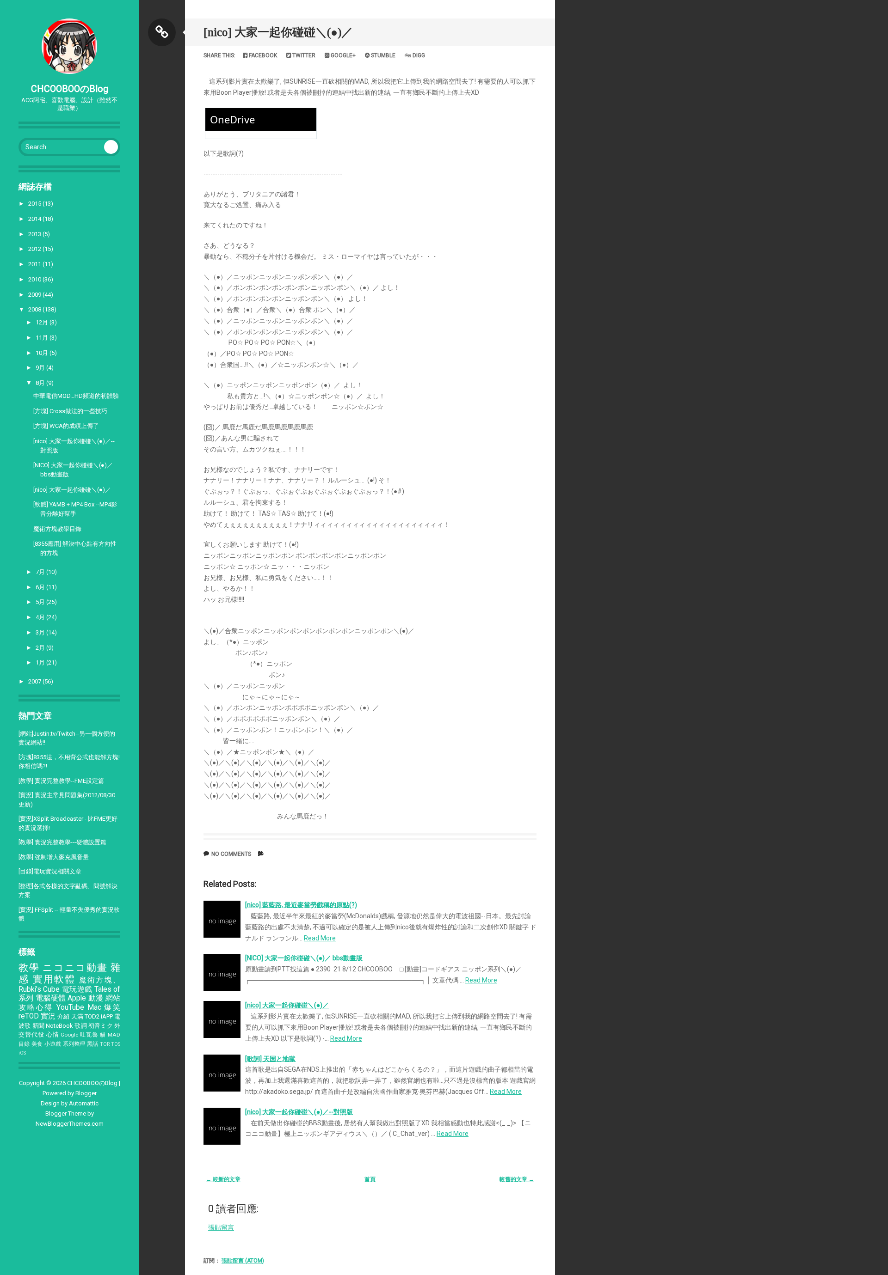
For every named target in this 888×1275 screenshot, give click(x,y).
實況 (48, 1016)
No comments (231, 854)
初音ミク (100, 1025)
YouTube (70, 1007)
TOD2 (92, 1016)
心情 (52, 1034)
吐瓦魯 (89, 1034)
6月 (41, 587)
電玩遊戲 (77, 989)
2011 (35, 264)
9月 (41, 367)
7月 (41, 571)
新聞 (38, 1025)
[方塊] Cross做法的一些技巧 (70, 411)
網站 (112, 998)
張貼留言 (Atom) (243, 1260)
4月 (41, 617)
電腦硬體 (51, 998)
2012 (35, 248)
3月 (41, 632)
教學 (28, 967)
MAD (114, 1034)
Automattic (84, 1103)
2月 (41, 647)
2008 (35, 309)
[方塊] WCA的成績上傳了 (66, 425)
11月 (42, 337)
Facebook (262, 55)
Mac (94, 1007)
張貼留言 (221, 1227)
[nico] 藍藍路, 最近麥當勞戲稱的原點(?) (301, 905)
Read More (320, 938)
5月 (41, 601)
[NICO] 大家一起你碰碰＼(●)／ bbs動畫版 (304, 958)
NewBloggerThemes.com (70, 1123)
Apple (77, 998)
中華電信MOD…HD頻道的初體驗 (76, 395)
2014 (35, 218)
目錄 (24, 1044)
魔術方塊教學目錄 (57, 528)
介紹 (63, 1016)
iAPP (107, 1016)
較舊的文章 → (517, 1179)
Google (69, 1034)
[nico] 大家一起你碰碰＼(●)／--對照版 (299, 1112)
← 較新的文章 (223, 1179)
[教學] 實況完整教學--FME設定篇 (61, 780)
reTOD (28, 1016)
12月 (42, 322)
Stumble (382, 55)
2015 (35, 203)
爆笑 (112, 1007)
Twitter (303, 55)
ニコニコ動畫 (75, 967)
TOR (105, 1044)
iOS (22, 1053)
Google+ (342, 55)
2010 (35, 279)
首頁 (370, 1179)
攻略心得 (35, 1007)
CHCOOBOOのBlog (69, 88)
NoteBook (59, 1025)
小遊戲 (53, 1044)
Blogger (86, 1093)
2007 (35, 681)
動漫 (96, 998)
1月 (41, 662)
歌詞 (80, 1025)
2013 (35, 234)
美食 (37, 1044)
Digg (418, 55)
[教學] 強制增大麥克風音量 (53, 857)
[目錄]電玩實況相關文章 (49, 871)
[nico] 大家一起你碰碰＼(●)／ (72, 489)
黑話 (93, 1044)
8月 (41, 382)
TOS (115, 1044)
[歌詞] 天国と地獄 (270, 1058)
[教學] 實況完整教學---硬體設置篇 (62, 842)
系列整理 (74, 1044)
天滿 (77, 1016)
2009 (35, 294)
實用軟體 (54, 979)
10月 (42, 352)
